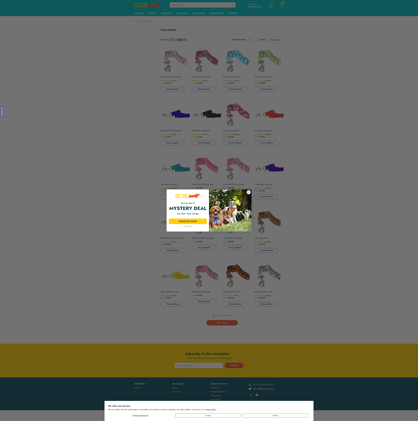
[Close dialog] (249, 192)
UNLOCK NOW (188, 221)
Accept (208, 415)
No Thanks (187, 226)
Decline (275, 415)
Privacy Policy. (211, 409)
